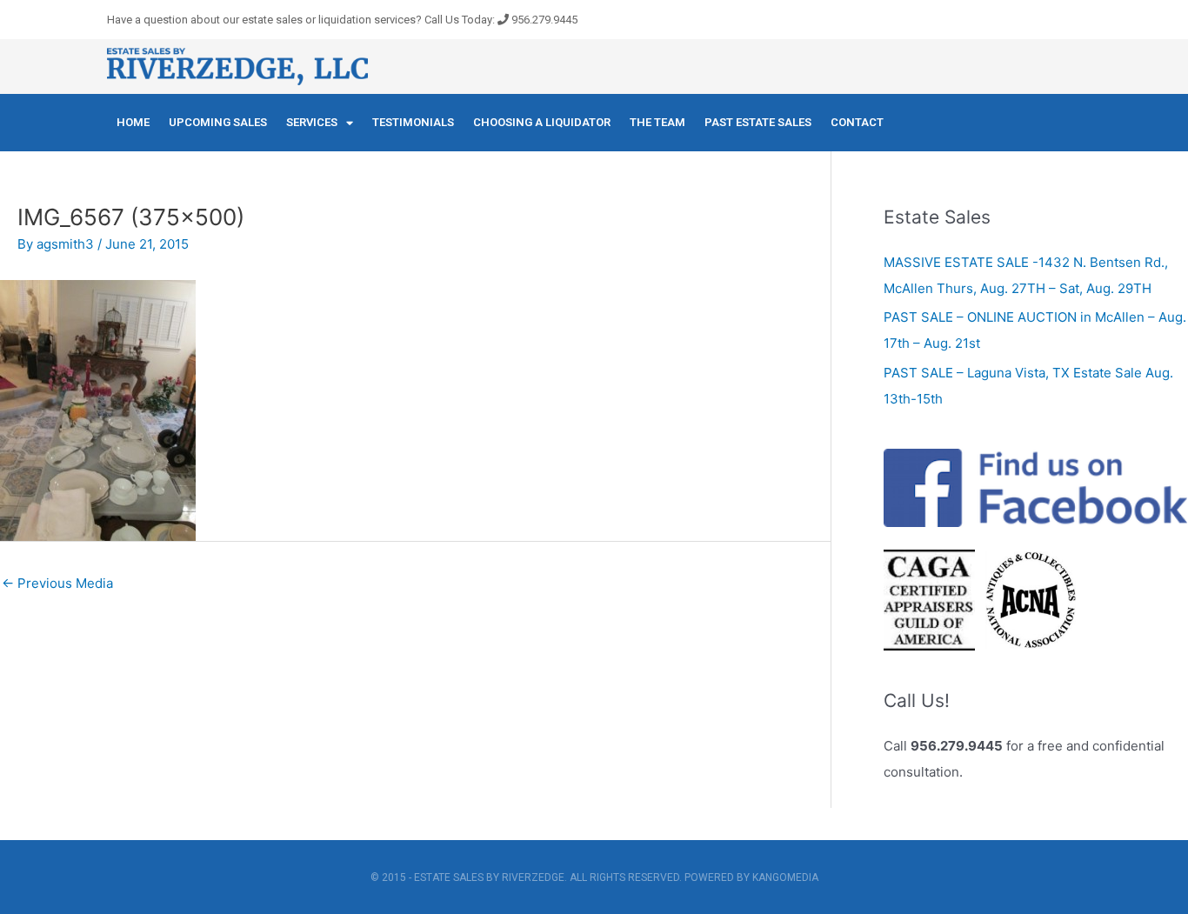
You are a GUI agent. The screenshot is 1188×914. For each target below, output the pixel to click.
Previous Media (57, 583)
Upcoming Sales (218, 122)
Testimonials (413, 122)
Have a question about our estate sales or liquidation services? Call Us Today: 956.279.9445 (342, 19)
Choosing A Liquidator (542, 122)
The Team (657, 122)
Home (133, 122)
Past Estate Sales (757, 122)
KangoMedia (785, 877)
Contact (857, 122)
